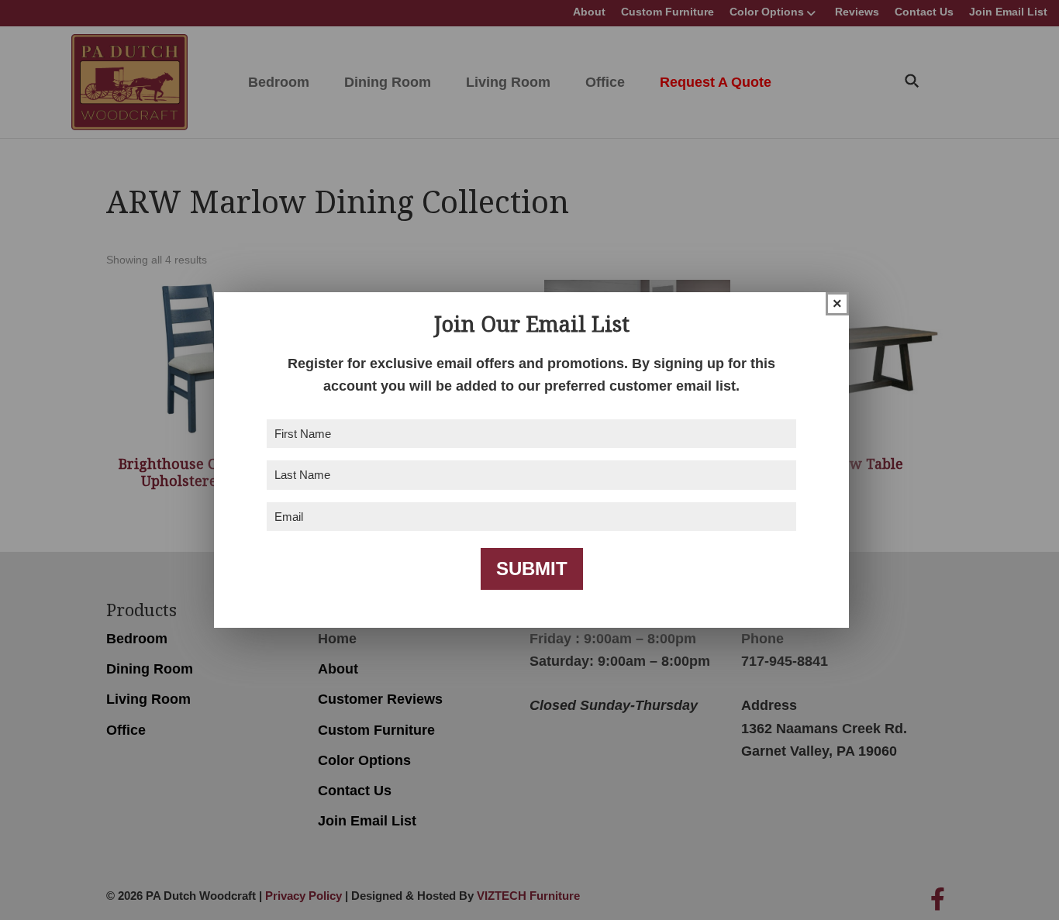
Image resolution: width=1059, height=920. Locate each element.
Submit (531, 568)
